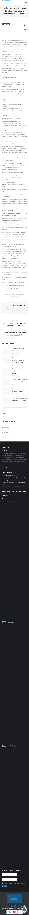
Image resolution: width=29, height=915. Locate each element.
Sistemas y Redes (18, 906)
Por (20, 294)
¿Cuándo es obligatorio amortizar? (18, 349)
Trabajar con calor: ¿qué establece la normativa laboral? (18, 371)
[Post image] (6, 351)
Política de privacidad (19, 883)
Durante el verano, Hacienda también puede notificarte (19, 381)
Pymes (3, 430)
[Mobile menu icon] (26, 2)
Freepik (14, 908)
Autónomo (4, 425)
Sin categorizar (5, 432)
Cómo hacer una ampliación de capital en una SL (19, 390)
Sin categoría (6, 24)
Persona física (5, 427)
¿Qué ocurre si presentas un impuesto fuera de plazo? (19, 399)
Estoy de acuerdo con (14, 883)
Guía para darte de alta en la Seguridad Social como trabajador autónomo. (19, 360)
